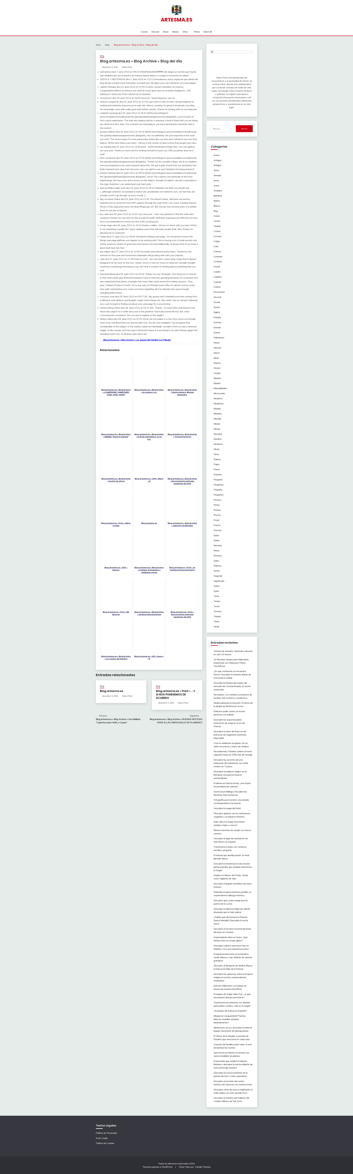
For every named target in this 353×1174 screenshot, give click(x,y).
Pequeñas (219, 484)
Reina (216, 550)
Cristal (217, 266)
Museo (175, 31)
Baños (217, 200)
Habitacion (219, 337)
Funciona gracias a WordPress (158, 1166)
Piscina (217, 515)
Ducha (217, 307)
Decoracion (219, 292)
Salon (216, 560)
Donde (217, 302)
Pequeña (218, 479)
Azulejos (218, 190)
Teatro (217, 601)
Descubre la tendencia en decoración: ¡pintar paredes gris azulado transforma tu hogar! (233, 867)
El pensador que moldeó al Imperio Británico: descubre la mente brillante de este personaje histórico (233, 1064)
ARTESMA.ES (176, 19)
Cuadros (218, 276)
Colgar (217, 241)
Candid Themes (203, 1166)
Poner (217, 520)
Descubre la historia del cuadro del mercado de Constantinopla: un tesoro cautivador (232, 686)
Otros (185, 31)
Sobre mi (207, 31)
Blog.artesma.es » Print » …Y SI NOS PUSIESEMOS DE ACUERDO (175, 694)
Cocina (144, 31)
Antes (217, 155)
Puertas (217, 530)
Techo (217, 606)
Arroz (216, 180)
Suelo (216, 591)
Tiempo (217, 616)
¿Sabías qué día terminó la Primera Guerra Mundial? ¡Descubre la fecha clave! (231, 920)
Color (216, 246)
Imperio (217, 362)
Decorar (155, 31)
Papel (216, 464)
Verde (216, 626)
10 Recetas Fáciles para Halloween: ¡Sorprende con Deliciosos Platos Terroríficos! (231, 662)
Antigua (217, 160)
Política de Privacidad (106, 1133)
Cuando (217, 281)
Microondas (219, 393)
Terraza (217, 611)
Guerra (217, 332)
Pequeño (218, 489)
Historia (217, 347)
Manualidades (220, 388)
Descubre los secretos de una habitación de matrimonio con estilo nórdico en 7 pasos (231, 763)
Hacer (166, 31)
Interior (217, 368)
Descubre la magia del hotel (227, 808)
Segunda (218, 575)
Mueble (217, 408)
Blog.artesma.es (111, 691)
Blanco (217, 205)
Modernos (219, 403)
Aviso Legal (101, 1138)
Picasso (217, 499)
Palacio (217, 459)
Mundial (217, 418)
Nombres (218, 444)
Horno (217, 352)
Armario (217, 175)
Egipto (217, 312)
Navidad (218, 434)
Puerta (217, 525)
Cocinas (217, 236)
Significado (219, 581)
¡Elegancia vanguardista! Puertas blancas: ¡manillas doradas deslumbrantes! (230, 1019)
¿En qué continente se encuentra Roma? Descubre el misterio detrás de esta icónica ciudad (232, 674)
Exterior (217, 322)
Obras (217, 449)
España (217, 317)
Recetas (218, 545)
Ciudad (217, 226)
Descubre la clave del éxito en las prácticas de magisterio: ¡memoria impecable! (230, 734)
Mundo (217, 423)
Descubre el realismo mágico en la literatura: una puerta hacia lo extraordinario (230, 774)
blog (102, 56)
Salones (217, 565)
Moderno (218, 398)
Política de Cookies (105, 1143)
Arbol (216, 170)
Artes (216, 185)
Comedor (218, 256)
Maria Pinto (127, 67)
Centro (217, 221)
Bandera (218, 195)
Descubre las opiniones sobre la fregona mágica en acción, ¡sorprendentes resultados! (233, 977)
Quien (216, 535)
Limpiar (217, 373)
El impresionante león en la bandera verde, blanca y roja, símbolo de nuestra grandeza (233, 957)
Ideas (216, 358)
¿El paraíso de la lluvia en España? (230, 1010)
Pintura (217, 510)
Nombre (217, 439)
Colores (217, 251)
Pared (217, 469)
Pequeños (219, 494)
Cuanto (217, 286)
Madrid (217, 383)
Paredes (218, 474)
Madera (217, 378)
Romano (218, 555)
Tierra (216, 621)
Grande (217, 327)
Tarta (216, 596)
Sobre (216, 586)
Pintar (197, 31)
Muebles (218, 413)
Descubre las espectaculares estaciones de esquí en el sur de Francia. (229, 723)
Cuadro (217, 271)
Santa (217, 570)
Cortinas (218, 261)
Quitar (217, 540)
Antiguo (217, 165)
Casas (217, 215)
